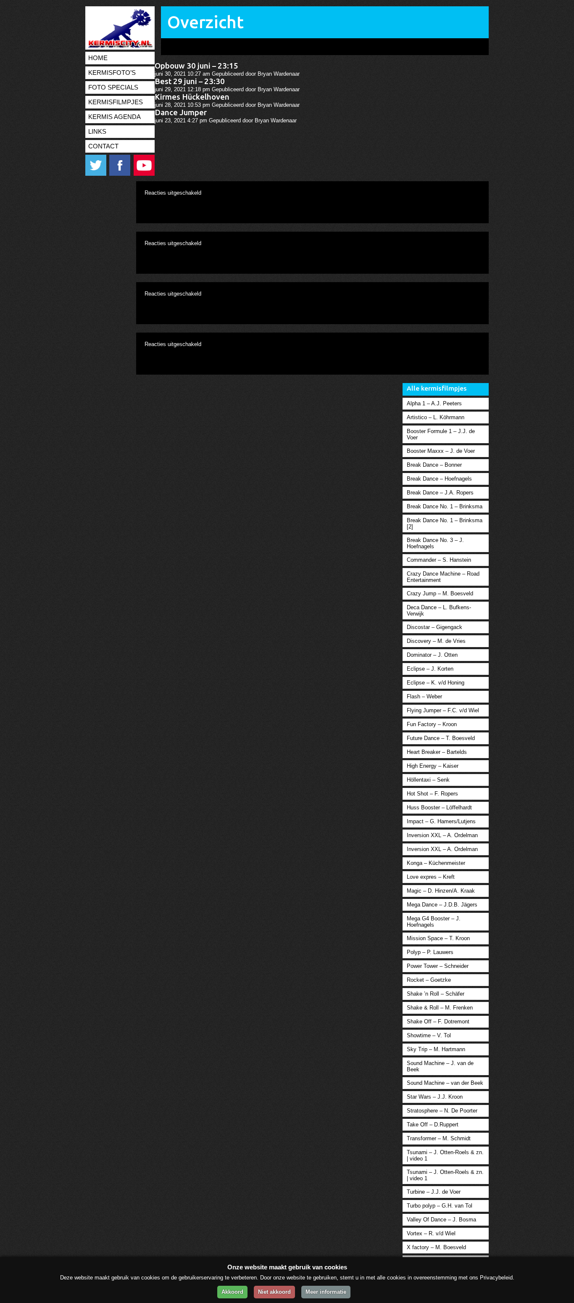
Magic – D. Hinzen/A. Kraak (441, 891)
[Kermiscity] (119, 45)
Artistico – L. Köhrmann (435, 417)
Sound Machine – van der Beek (445, 1083)
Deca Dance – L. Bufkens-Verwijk (439, 610)
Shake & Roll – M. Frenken (440, 1007)
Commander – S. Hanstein (439, 560)
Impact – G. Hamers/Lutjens (441, 821)
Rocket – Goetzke (429, 980)
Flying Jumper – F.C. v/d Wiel (443, 710)
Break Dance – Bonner (434, 465)
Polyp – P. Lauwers (430, 952)
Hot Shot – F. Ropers (432, 793)
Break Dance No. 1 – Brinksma (444, 506)
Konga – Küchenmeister (436, 863)
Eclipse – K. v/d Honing (435, 682)
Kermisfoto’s (112, 72)
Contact (103, 146)
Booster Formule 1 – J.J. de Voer (441, 434)
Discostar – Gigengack (434, 627)
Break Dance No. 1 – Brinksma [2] (444, 523)
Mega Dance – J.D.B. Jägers (442, 904)
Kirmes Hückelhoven (192, 97)
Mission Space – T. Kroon (438, 938)
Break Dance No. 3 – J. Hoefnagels (435, 543)
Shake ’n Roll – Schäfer (435, 994)
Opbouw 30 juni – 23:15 (196, 65)
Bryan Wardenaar (279, 74)
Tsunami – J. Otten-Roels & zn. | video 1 (445, 1155)
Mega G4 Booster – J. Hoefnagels (434, 921)
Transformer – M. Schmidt (439, 1138)
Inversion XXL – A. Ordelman (442, 835)
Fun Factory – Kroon (432, 724)
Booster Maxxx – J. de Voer (441, 451)
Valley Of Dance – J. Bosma (441, 1219)
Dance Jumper (181, 112)
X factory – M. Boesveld (436, 1247)
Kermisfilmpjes (115, 102)
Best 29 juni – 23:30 (190, 81)
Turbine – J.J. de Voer (434, 1192)
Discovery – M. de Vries (436, 641)
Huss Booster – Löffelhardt (439, 807)
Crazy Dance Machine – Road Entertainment (443, 577)
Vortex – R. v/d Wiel (431, 1233)
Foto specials (113, 87)
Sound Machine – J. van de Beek (440, 1066)
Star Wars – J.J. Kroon (435, 1097)
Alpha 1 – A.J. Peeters (434, 403)
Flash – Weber (424, 696)
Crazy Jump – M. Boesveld (440, 593)
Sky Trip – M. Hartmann (436, 1049)
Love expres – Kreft (431, 877)
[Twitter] (96, 174)
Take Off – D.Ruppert (432, 1124)
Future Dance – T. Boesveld (441, 738)
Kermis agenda (114, 117)
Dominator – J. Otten (432, 655)
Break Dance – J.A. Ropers (440, 492)
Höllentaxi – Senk (428, 780)
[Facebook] (120, 174)
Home (98, 58)
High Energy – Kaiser (432, 766)
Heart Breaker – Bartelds (437, 752)
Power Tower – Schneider (438, 966)
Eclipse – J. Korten (430, 669)
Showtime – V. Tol (429, 1035)
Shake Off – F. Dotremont (438, 1021)
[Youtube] (144, 174)
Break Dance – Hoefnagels (439, 479)
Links (97, 131)
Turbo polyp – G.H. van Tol (439, 1206)
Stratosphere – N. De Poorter (442, 1110)
